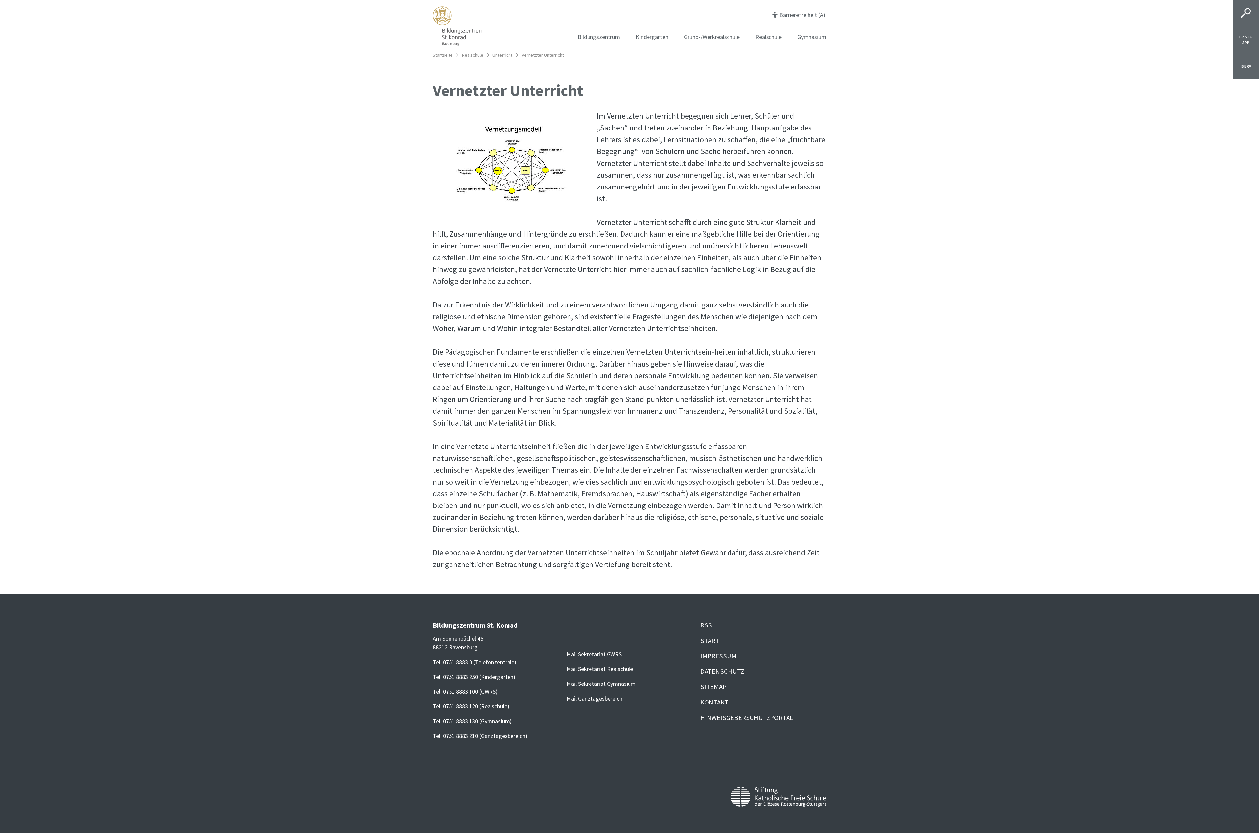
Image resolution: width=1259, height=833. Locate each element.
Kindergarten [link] (652, 37)
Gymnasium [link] (811, 37)
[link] (1245, 39)
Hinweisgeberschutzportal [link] (746, 717)
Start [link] (709, 640)
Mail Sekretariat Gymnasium (601, 683)
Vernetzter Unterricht (543, 55)
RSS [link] (706, 625)
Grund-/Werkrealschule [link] (712, 37)
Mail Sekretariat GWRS (594, 654)
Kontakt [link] (714, 702)
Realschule (472, 55)
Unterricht (502, 55)
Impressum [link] (718, 656)
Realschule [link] (768, 37)
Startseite (443, 55)
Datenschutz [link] (722, 671)
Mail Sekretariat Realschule (600, 669)
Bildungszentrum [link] (599, 37)
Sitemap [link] (713, 687)
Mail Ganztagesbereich (594, 698)
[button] (798, 15)
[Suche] (1245, 13)
